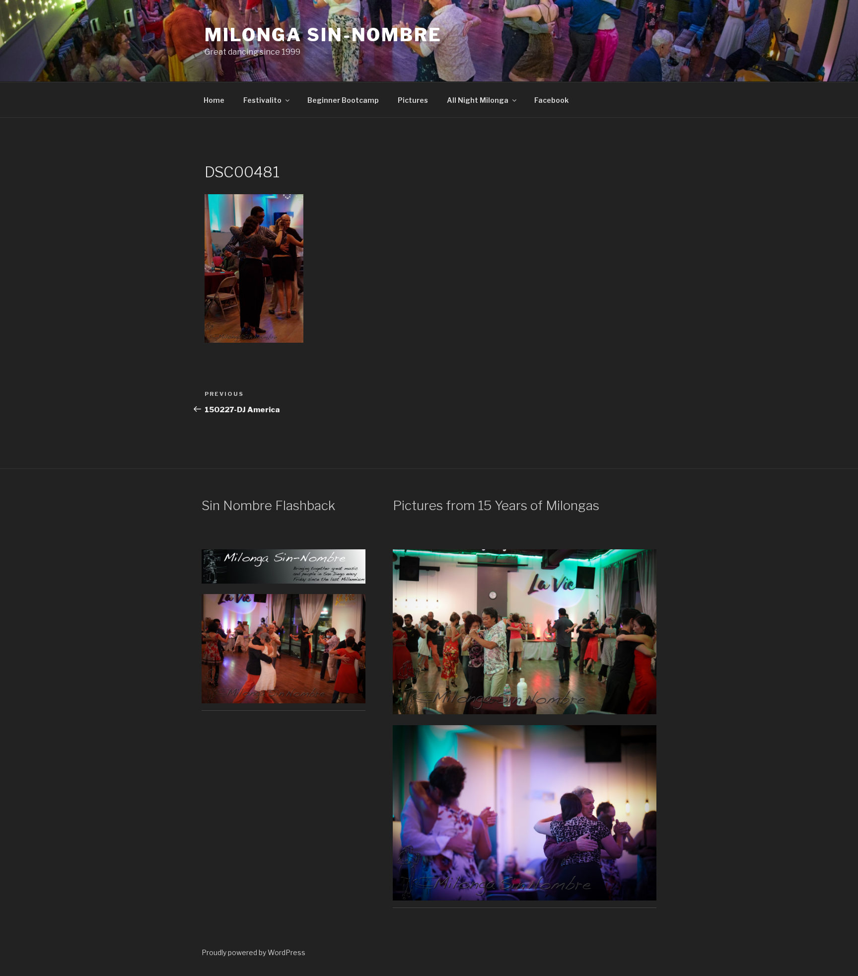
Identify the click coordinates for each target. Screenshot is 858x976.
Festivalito (262, 100)
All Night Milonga (477, 100)
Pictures (413, 100)
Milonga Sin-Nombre (323, 35)
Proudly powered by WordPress (253, 952)
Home (214, 100)
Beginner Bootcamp (343, 100)
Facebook (551, 100)
